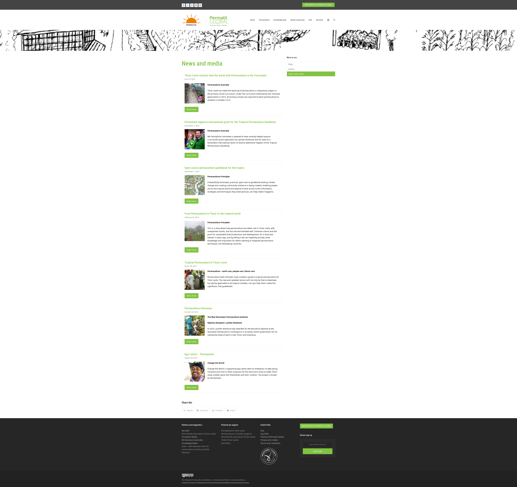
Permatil (185, 430)
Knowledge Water (190, 443)
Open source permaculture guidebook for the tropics (214, 167)
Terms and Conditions (270, 443)
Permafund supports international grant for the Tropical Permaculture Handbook (230, 122)
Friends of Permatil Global (272, 437)
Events (291, 69)
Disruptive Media (189, 437)
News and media (296, 74)
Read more (191, 109)
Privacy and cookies (269, 440)
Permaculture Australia (192, 440)
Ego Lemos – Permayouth (199, 354)
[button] (328, 20)
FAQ (262, 430)
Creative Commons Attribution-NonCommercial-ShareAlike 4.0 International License (215, 482)
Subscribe (317, 451)
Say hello (265, 433)
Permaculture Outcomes (198, 308)
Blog (291, 64)
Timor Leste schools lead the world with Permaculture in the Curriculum (226, 75)
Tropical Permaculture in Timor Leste (206, 262)
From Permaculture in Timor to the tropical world (212, 213)
